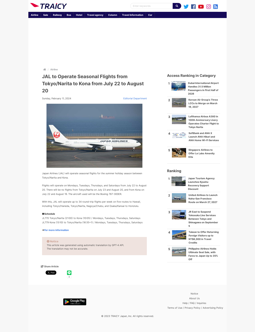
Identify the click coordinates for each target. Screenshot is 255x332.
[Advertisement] (127, 42)
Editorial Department (135, 98)
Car (150, 14)
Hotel (79, 14)
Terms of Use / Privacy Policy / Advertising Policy (195, 307)
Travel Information (132, 14)
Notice (194, 293)
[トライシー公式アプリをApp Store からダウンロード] (47, 302)
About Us (194, 298)
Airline (34, 14)
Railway (57, 14)
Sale (45, 14)
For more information (56, 230)
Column (112, 14)
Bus (69, 14)
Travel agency (95, 14)
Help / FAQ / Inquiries (194, 303)
